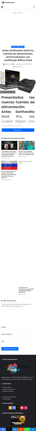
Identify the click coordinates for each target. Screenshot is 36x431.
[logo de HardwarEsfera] (8, 2)
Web (2, 341)
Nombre (3, 327)
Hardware (14, 47)
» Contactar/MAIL (6, 399)
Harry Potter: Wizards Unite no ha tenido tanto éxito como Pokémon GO (26, 153)
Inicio (15, 12)
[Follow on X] (12, 64)
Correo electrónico (6, 334)
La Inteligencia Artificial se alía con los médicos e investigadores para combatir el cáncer (9, 154)
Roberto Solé (8, 64)
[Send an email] (13, 64)
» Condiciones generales (7, 389)
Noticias (20, 12)
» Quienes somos (6, 387)
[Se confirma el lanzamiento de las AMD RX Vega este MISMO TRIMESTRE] (27, 223)
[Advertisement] (18, 29)
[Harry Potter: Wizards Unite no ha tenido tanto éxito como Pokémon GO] (27, 145)
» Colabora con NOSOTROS (8, 397)
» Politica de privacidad (7, 391)
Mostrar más (17, 130)
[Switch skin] (34, 7)
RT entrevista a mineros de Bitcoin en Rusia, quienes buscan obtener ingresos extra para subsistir (8, 174)
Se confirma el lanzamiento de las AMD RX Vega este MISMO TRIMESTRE (26, 290)
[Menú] (2, 7)
